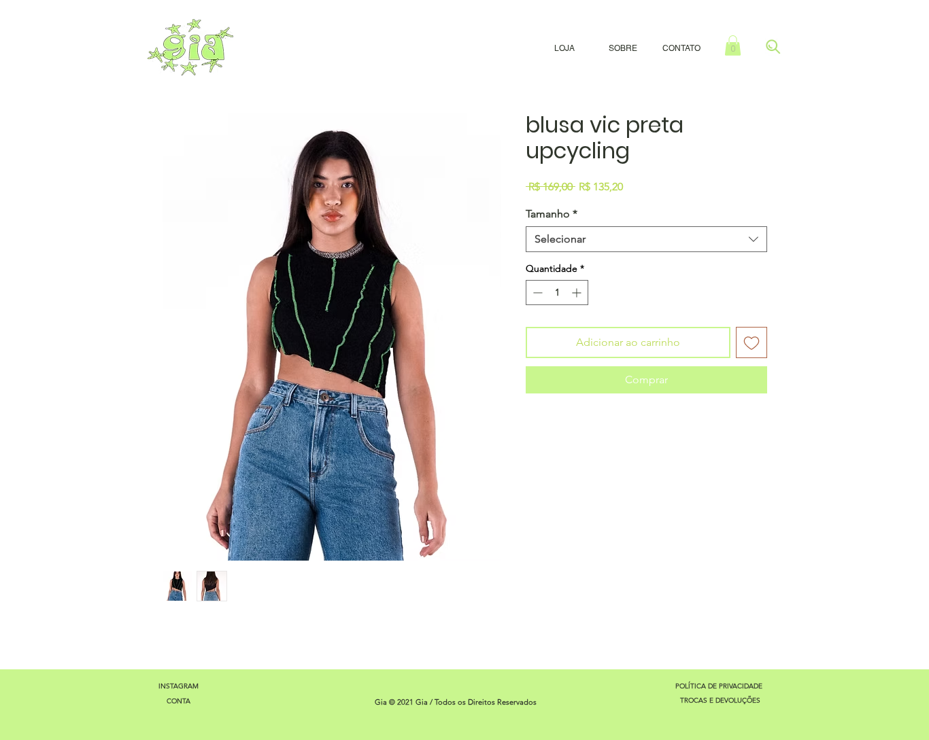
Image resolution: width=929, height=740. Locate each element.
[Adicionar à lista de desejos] (751, 342)
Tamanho (551, 213)
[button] (732, 45)
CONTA (178, 701)
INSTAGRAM (178, 686)
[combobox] (646, 239)
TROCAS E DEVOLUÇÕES (720, 700)
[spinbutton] (557, 292)
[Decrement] (536, 292)
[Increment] (577, 292)
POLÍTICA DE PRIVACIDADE (719, 686)
